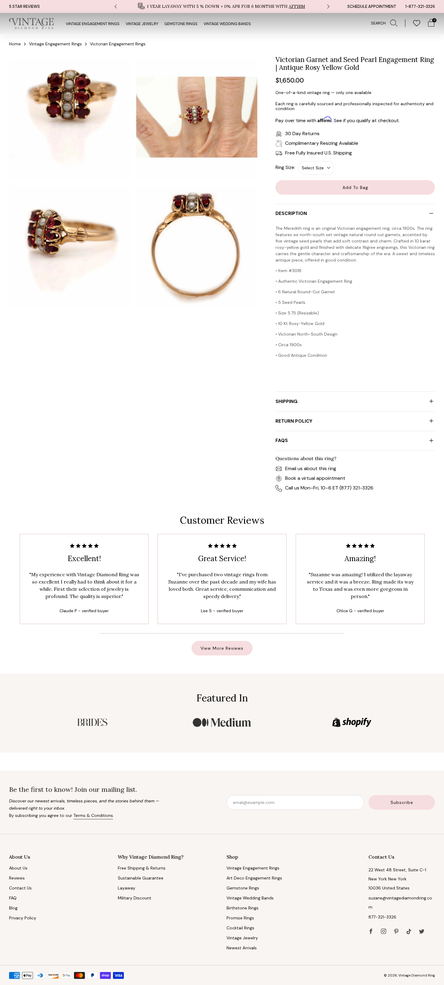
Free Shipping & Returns (142, 868)
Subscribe (402, 802)
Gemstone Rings (181, 23)
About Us (18, 868)
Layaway (126, 888)
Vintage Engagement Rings (93, 23)
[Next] (328, 6)
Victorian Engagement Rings (118, 44)
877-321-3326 (382, 917)
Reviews (17, 878)
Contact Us (20, 888)
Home (15, 44)
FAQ (13, 898)
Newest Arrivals (242, 948)
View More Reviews (222, 648)
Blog (13, 908)
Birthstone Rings (243, 908)
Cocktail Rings (240, 928)
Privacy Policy (22, 918)
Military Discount (134, 898)
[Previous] (116, 6)
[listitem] (222, 6)
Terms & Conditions (93, 815)
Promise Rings (240, 918)
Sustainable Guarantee (140, 878)
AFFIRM (297, 6)
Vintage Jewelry (142, 23)
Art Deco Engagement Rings (254, 878)
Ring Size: (285, 167)
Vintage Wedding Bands (227, 23)
